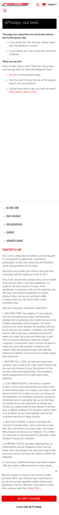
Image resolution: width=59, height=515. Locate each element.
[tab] (29, 208)
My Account (30, 92)
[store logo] (15, 4)
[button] (53, 4)
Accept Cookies (29, 498)
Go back (13, 74)
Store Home (15, 92)
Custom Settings (29, 507)
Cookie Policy (33, 488)
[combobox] (37, 4)
